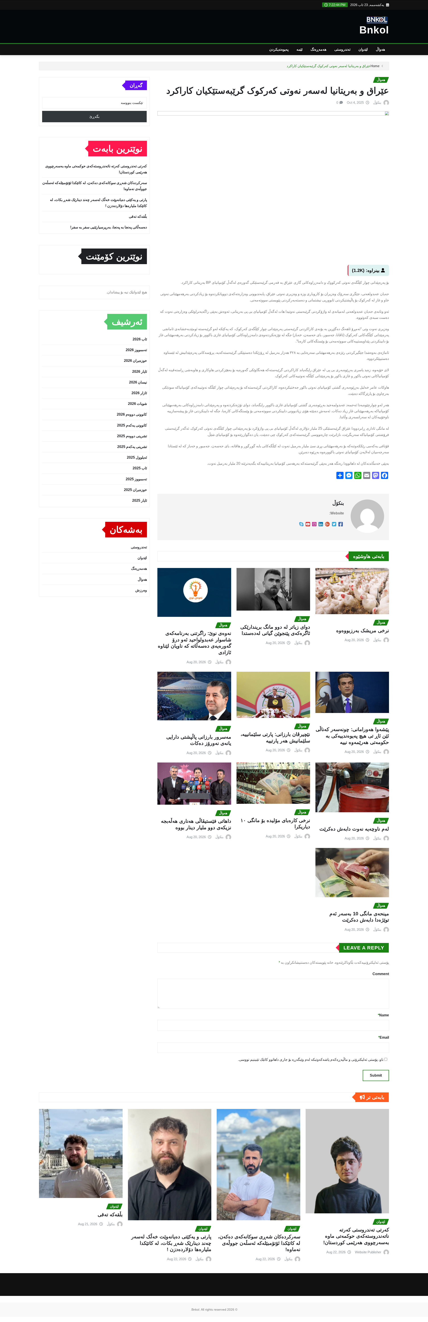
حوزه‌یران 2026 (135, 361)
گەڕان (136, 85)
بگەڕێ (94, 116)
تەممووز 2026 (136, 350)
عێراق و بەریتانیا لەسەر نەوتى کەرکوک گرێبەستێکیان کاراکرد (328, 66)
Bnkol (374, 30)
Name (383, 1015)
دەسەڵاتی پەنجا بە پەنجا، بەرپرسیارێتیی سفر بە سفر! (108, 227)
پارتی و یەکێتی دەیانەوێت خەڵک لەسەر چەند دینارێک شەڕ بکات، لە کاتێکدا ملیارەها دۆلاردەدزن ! (171, 1243)
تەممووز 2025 (136, 479)
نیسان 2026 (138, 382)
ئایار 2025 (139, 500)
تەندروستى (342, 49)
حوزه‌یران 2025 (135, 490)
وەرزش (141, 590)
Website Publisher (368, 1252)
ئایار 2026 (139, 371)
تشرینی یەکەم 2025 (132, 447)
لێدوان (363, 49)
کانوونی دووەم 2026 (132, 414)
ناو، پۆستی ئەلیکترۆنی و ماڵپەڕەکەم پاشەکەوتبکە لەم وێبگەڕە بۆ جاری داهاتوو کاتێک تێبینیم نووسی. (310, 1059)
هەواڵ (380, 49)
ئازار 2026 (139, 393)
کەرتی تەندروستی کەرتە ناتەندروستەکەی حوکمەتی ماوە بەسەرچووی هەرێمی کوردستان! (356, 1236)
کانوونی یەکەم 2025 (132, 425)
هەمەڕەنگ (318, 49)
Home (374, 66)
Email (383, 1037)
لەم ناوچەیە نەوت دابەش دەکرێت (354, 829)
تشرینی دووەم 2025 (132, 436)
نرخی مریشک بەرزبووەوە (362, 630)
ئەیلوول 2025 (137, 457)
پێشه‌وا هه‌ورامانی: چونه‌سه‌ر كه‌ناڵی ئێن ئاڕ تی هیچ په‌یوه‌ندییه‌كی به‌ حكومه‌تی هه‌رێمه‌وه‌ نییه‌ (352, 736)
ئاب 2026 (140, 339)
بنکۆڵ (377, 102)
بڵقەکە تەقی (138, 216)
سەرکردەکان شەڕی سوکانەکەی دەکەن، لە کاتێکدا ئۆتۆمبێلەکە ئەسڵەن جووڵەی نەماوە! (259, 1243)
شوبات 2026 (137, 404)
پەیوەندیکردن (278, 49)
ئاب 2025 (140, 468)
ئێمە (299, 49)
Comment (380, 974)
